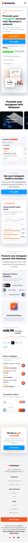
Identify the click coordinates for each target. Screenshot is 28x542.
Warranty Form (14, 512)
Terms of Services (8, 531)
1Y (21, 342)
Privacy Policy (20, 531)
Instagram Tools (14, 484)
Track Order (14, 509)
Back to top (14, 519)
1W (8, 342)
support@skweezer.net (16, 471)
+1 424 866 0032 (16, 469)
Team (14, 497)
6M (17, 342)
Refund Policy (14, 533)
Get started (14, 36)
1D (4, 342)
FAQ (14, 505)
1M (12, 342)
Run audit (14, 42)
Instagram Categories (14, 481)
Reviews (14, 493)
